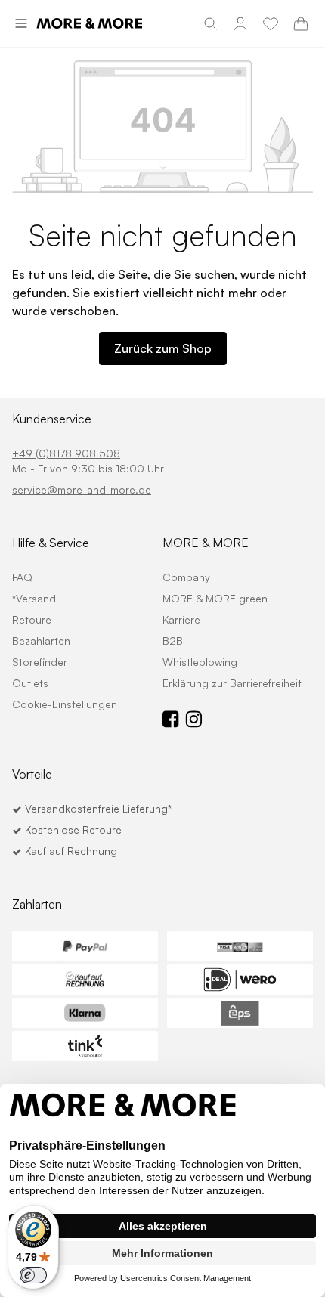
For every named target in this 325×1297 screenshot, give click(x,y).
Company (186, 577)
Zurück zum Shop (163, 348)
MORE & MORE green (215, 598)
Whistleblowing (199, 661)
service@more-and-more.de (81, 489)
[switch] (33, 1275)
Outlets (30, 682)
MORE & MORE (205, 542)
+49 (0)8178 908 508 (66, 453)
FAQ (22, 577)
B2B (172, 640)
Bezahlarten (41, 640)
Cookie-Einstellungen (64, 704)
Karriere (181, 619)
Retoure (31, 619)
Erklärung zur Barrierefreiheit (232, 682)
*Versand (34, 598)
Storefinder (39, 661)
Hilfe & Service (50, 542)
